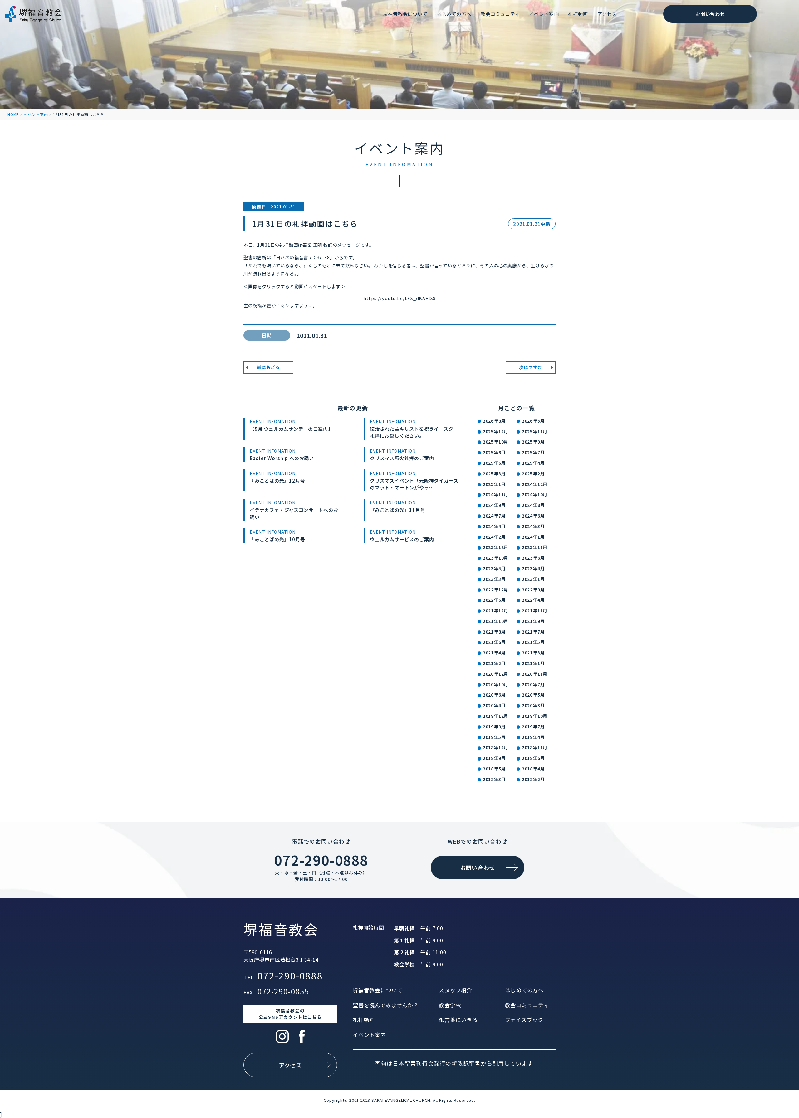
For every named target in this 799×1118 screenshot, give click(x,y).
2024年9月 (494, 505)
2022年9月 (533, 589)
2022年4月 (533, 600)
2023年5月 (494, 568)
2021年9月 (533, 621)
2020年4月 (494, 705)
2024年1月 (533, 537)
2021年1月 (533, 663)
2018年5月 (494, 769)
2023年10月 (495, 558)
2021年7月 (533, 632)
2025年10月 (495, 442)
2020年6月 (494, 695)
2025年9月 (533, 442)
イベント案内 (36, 114)
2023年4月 (533, 568)
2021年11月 (534, 610)
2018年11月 (534, 747)
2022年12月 (495, 589)
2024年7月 (494, 516)
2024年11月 (495, 494)
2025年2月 (533, 473)
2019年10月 (534, 716)
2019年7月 (533, 726)
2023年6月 (533, 558)
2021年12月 (495, 610)
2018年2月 (533, 779)
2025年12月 (495, 431)
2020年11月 (534, 674)
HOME (13, 114)
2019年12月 (495, 716)
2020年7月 (533, 684)
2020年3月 (533, 705)
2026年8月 (494, 421)
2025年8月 (494, 452)
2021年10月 (495, 621)
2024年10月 (534, 494)
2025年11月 (534, 431)
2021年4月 (494, 652)
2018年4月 (533, 769)
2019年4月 (533, 737)
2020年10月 (495, 684)
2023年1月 (533, 579)
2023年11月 (534, 547)
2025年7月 (533, 452)
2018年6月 (533, 758)
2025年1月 (494, 484)
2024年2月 (494, 537)
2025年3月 (494, 473)
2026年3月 (533, 421)
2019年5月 (494, 737)
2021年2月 (494, 663)
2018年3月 (494, 779)
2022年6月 (494, 600)
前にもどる (268, 367)
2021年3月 (533, 652)
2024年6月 (533, 516)
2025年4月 (533, 463)
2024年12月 (534, 484)
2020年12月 (495, 674)
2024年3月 (533, 526)
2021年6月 (494, 642)
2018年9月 (494, 758)
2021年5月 (533, 642)
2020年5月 (533, 695)
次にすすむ (530, 367)
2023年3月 (494, 579)
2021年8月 (494, 632)
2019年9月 (494, 726)
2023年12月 (495, 547)
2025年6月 (494, 463)
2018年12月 (495, 747)
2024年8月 (533, 505)
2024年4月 (494, 526)
